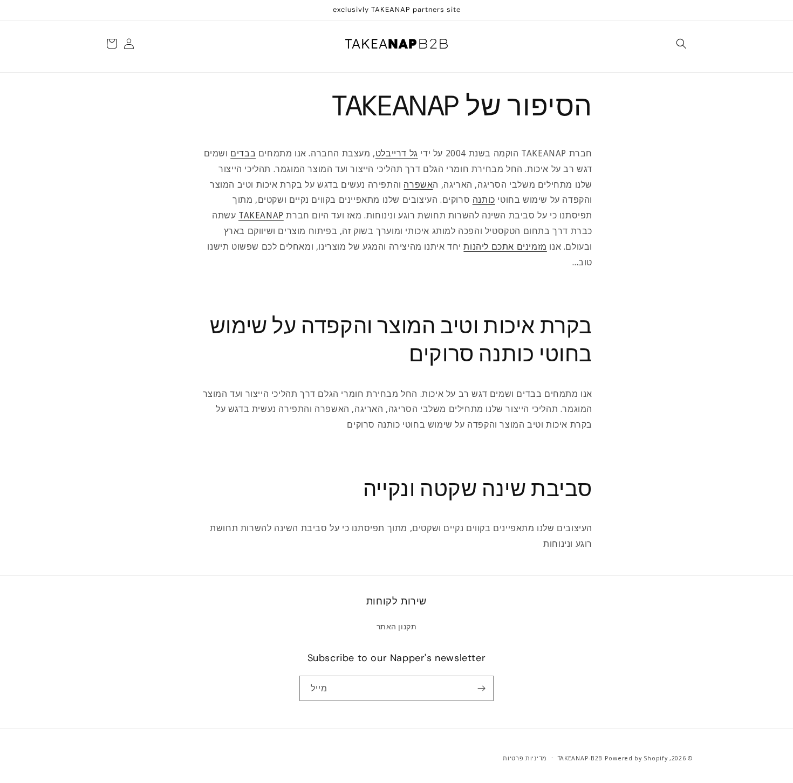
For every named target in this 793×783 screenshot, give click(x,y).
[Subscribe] (481, 688)
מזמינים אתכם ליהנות (504, 246)
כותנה (484, 199)
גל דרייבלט (396, 153)
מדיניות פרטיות (525, 758)
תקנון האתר (397, 626)
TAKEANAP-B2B (580, 758)
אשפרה (418, 184)
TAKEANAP (261, 215)
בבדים (243, 153)
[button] (681, 44)
